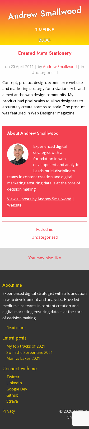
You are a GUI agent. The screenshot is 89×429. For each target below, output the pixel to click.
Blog (45, 40)
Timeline (44, 29)
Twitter (12, 377)
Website (14, 205)
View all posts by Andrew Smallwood (39, 199)
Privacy (8, 411)
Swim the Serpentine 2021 (29, 352)
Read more (16, 327)
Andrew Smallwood (44, 13)
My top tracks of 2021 (25, 346)
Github (12, 395)
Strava (12, 401)
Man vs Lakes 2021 (23, 358)
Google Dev (16, 389)
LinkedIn (14, 382)
